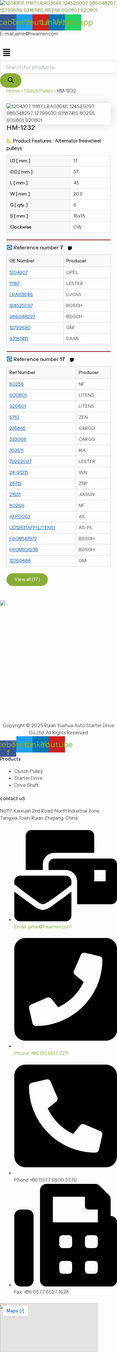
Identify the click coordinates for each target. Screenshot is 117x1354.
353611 (16, 450)
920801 (17, 406)
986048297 (22, 316)
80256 (16, 384)
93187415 (18, 339)
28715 (15, 483)
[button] (58, 53)
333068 (17, 439)
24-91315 (18, 472)
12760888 (20, 561)
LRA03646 (21, 294)
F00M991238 (23, 550)
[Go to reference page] (69, 248)
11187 (14, 283)
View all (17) (27, 579)
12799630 (20, 327)
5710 (14, 417)
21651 (14, 494)
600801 (18, 395)
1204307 (18, 272)
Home (13, 91)
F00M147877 (23, 538)
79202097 (20, 461)
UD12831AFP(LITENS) (32, 527)
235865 (17, 428)
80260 (16, 505)
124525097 (21, 305)
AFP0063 (19, 516)
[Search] (10, 80)
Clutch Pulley (38, 91)
